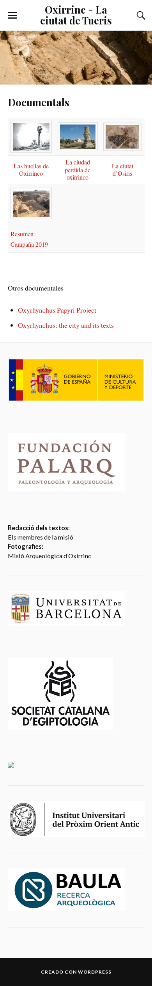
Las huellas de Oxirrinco (31, 170)
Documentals (38, 102)
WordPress (94, 972)
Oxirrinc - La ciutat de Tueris (76, 15)
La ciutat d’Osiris (122, 170)
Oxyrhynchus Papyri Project (57, 310)
